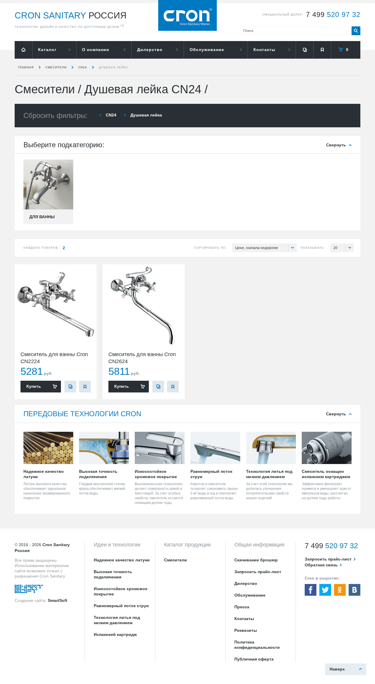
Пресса (241, 607)
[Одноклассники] (340, 590)
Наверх (337, 669)
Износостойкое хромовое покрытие (120, 591)
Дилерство (150, 49)
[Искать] (356, 30)
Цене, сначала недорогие (256, 248)
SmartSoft (57, 600)
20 (335, 248)
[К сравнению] (70, 386)
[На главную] (23, 50)
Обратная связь (321, 565)
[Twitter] (325, 590)
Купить (33, 386)
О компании (95, 49)
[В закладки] (85, 386)
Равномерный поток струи (121, 605)
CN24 (82, 67)
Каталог (47, 49)
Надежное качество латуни (122, 560)
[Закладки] (322, 50)
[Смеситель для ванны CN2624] (144, 305)
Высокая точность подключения (113, 574)
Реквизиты (245, 630)
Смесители (56, 67)
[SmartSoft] (29, 590)
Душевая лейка (113, 67)
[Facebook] (310, 590)
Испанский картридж (115, 634)
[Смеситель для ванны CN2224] (56, 305)
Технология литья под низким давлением (117, 620)
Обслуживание (207, 49)
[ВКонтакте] (354, 590)
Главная (26, 67)
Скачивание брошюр (256, 560)
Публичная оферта (254, 659)
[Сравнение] (304, 50)
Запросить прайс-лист (257, 571)
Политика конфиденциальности (257, 645)
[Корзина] (345, 50)
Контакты (264, 49)
